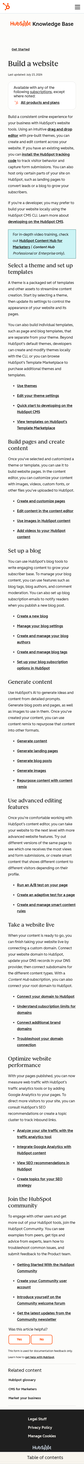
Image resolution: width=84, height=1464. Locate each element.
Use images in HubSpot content (43, 521)
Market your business (25, 1398)
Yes (19, 1339)
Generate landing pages (37, 751)
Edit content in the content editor (45, 511)
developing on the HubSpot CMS (35, 222)
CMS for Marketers (23, 1389)
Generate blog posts (34, 761)
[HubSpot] (6, 6)
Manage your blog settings (40, 626)
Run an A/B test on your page (42, 885)
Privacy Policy (40, 1427)
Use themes (27, 386)
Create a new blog (32, 616)
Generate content (32, 741)
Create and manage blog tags (42, 652)
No (42, 1339)
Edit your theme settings (38, 396)
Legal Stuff (37, 1419)
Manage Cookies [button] (42, 1436)
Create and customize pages (41, 501)
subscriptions (41, 92)
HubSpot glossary (22, 1380)
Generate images (31, 771)
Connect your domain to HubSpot (45, 996)
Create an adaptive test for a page (46, 895)
